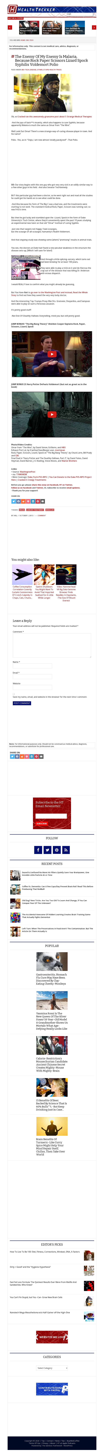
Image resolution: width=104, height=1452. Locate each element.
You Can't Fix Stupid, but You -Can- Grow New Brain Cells (36, 1297)
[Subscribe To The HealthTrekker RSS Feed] (66, 850)
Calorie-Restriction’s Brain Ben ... (28, 30)
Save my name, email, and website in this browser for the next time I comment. (50, 697)
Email (16, 672)
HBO (64, 447)
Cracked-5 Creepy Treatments (32, 479)
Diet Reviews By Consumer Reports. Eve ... (74, 30)
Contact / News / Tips (56, 1441)
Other (39, 69)
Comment (42, 515)
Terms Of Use (34, 1443)
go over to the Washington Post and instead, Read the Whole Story (49, 293)
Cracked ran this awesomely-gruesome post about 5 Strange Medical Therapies (55, 116)
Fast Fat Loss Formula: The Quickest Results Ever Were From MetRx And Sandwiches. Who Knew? (43, 1283)
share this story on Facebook (45, 485)
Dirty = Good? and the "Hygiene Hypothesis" (30, 1267)
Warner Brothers (69, 460)
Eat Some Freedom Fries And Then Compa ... (51, 30)
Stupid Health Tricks (52, 69)
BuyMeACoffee (73, 1441)
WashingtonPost (27, 471)
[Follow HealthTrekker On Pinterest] (57, 850)
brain (21, 510)
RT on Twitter (65, 485)
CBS (17, 455)
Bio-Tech (25, 69)
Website (16, 683)
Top (43, 1441)
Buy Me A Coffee (15, 18)
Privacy (45, 1443)
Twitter (39, 488)
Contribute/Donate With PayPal (52, 1389)
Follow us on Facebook (21, 488)
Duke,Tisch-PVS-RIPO (37, 477)
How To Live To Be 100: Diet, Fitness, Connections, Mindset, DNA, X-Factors (45, 1251)
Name (16, 662)
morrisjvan (60, 450)
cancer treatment (35, 510)
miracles (50, 510)
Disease (33, 69)
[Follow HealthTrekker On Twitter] (48, 850)
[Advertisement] (52, 162)
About (52, 1443)
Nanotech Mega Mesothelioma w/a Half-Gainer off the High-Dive (40, 1312)
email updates (73, 488)
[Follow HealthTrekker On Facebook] (38, 850)
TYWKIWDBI (21, 474)
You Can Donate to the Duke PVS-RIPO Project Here (51, 478)
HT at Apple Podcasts (66, 1443)
